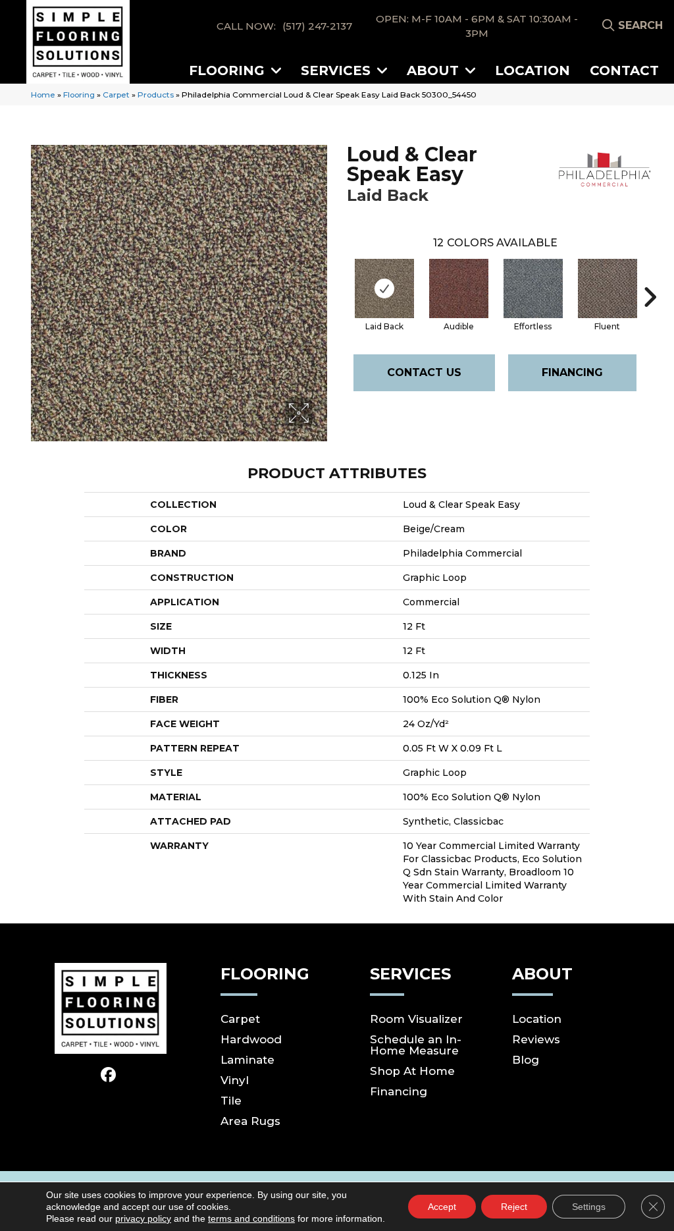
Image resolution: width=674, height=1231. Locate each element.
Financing (572, 372)
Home (43, 94)
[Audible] (459, 288)
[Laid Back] (384, 288)
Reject (514, 1206)
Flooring (79, 94)
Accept (442, 1206)
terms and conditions (251, 1218)
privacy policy (143, 1218)
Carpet (116, 94)
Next (650, 277)
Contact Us (424, 372)
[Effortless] (533, 288)
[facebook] (108, 1075)
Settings (589, 1206)
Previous (340, 277)
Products (156, 94)
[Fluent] (607, 288)
